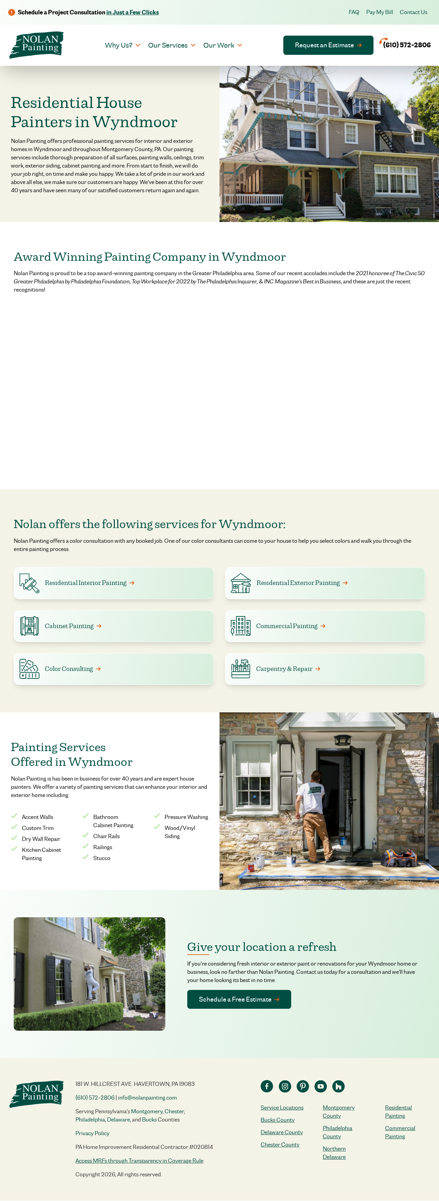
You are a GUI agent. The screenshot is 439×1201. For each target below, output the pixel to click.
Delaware (118, 1119)
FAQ (354, 12)
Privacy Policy (92, 1133)
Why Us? (118, 45)
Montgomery (147, 1111)
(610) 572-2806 (95, 1097)
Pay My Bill (379, 12)
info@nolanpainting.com (147, 1097)
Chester (174, 1111)
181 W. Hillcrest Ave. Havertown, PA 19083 (135, 1084)
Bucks (149, 1119)
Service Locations (282, 1107)
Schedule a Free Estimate (235, 999)
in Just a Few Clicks (132, 12)
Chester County (280, 1144)
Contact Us (413, 12)
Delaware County (282, 1132)
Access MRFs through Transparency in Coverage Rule (139, 1160)
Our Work (218, 45)
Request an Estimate (324, 44)
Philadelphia (90, 1119)
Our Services (168, 45)
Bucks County (278, 1120)
